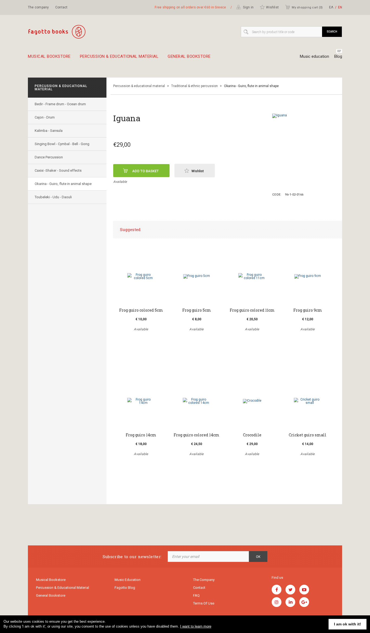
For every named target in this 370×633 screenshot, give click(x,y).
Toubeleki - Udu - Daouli (53, 197)
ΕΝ (340, 7)
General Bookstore (189, 57)
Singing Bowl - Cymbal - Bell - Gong (62, 144)
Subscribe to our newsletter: (132, 557)
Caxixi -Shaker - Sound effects (58, 170)
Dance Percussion (49, 157)
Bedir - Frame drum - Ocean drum (60, 104)
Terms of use (203, 603)
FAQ (196, 595)
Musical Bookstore (49, 57)
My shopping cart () (307, 7)
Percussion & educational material (119, 57)
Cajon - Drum (45, 117)
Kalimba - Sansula (49, 131)
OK (258, 557)
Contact (61, 7)
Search (332, 31)
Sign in (248, 7)
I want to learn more (195, 626)
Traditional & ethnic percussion (194, 86)
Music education (314, 56)
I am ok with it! (347, 624)
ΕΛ (331, 7)
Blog (338, 56)
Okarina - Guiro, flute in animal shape (63, 184)
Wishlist (272, 7)
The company (38, 7)
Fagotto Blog (125, 588)
